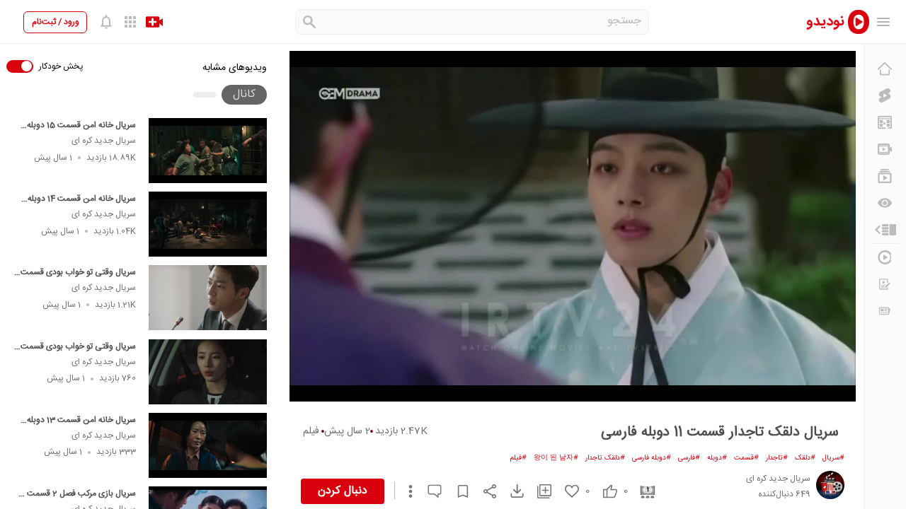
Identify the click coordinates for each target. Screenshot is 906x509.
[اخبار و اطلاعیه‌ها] (885, 311)
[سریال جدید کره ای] (830, 485)
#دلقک (805, 458)
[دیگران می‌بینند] (885, 202)
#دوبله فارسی (651, 458)
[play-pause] (572, 226)
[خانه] (885, 68)
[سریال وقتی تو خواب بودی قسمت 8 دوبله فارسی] (208, 371)
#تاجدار (777, 458)
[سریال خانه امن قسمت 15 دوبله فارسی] (208, 150)
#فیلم (518, 458)
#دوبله (717, 458)
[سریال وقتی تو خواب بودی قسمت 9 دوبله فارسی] (208, 297)
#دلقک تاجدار (605, 458)
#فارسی (689, 458)
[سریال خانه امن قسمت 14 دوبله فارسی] (208, 224)
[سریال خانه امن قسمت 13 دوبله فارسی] (208, 445)
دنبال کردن (342, 491)
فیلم (311, 431)
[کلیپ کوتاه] (885, 95)
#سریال (833, 458)
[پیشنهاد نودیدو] (885, 122)
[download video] (510, 491)
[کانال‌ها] (885, 149)
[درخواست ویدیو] (885, 284)
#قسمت (746, 458)
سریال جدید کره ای (103, 141)
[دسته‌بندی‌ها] (885, 229)
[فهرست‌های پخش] (885, 176)
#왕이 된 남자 (556, 458)
